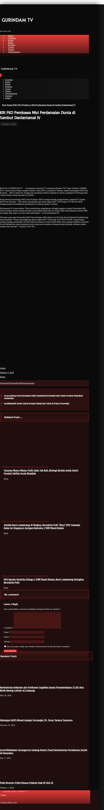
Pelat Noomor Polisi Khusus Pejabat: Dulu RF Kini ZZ (26, 782)
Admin (3, 368)
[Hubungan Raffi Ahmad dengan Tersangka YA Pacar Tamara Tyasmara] (9, 715)
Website (7, 642)
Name (7, 632)
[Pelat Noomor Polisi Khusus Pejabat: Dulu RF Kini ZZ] (9, 778)
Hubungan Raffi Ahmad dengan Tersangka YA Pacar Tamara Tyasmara (36, 720)
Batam (2, 377)
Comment (8, 628)
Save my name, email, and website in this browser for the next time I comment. (38, 646)
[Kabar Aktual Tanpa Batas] (4, 12)
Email (7, 637)
